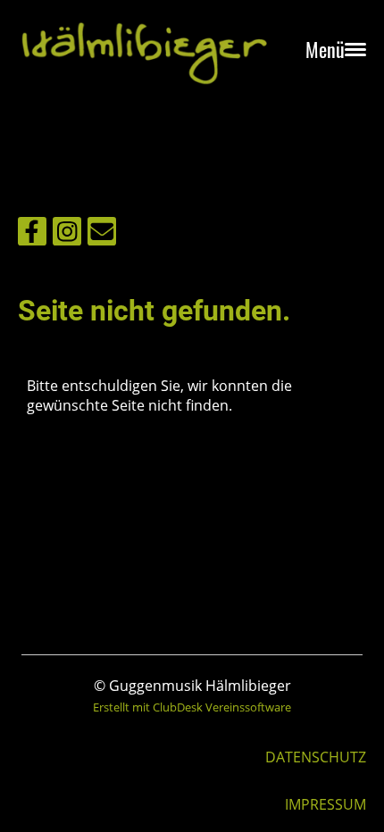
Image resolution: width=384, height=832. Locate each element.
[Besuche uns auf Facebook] (32, 234)
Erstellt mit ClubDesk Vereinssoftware (192, 707)
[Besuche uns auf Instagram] (67, 234)
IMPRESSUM (325, 804)
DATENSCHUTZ (315, 757)
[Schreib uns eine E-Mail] (102, 234)
